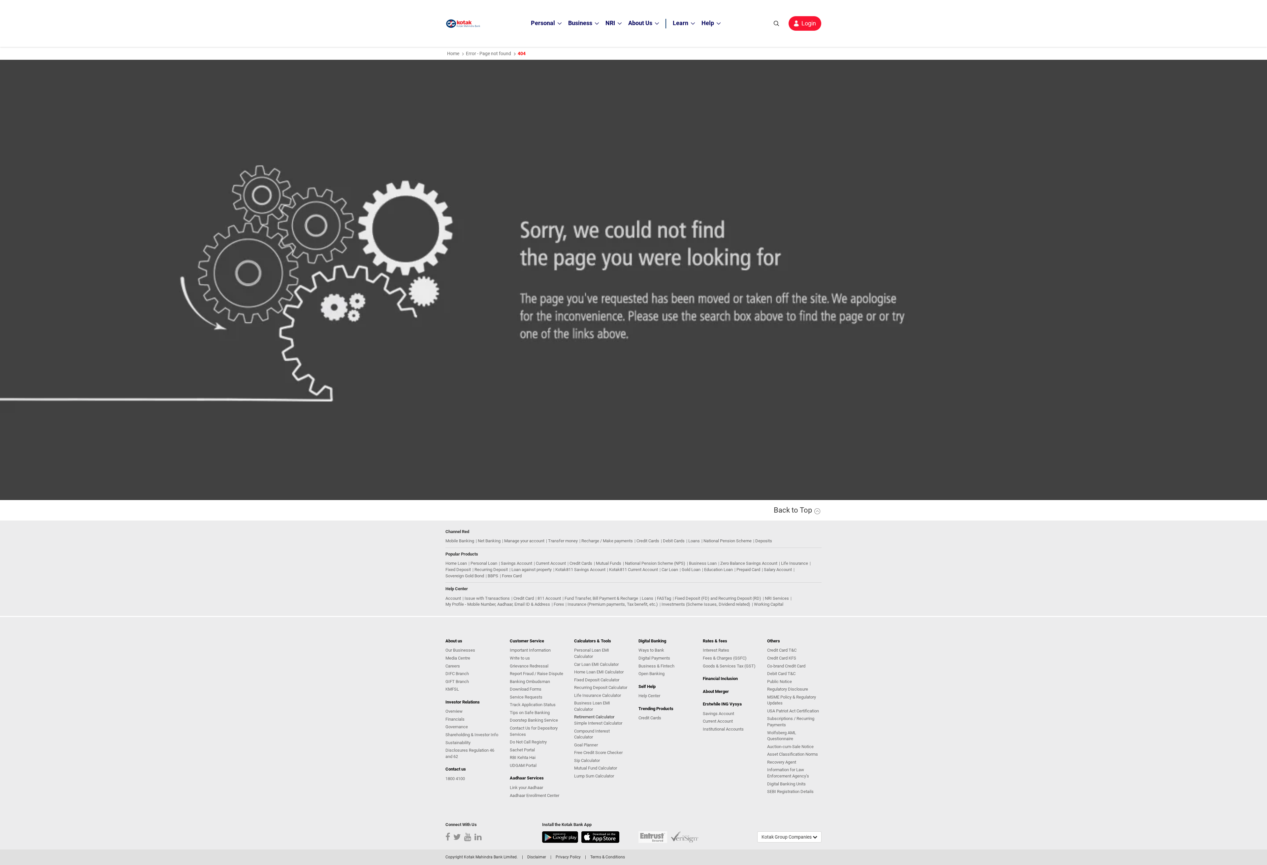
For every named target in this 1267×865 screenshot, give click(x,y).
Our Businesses (460, 650)
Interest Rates (716, 650)
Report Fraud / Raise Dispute (536, 673)
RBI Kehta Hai (523, 757)
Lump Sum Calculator (594, 776)
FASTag (664, 598)
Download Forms (525, 689)
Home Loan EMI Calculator (599, 671)
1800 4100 (455, 778)
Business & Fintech (656, 666)
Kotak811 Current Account (633, 569)
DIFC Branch (457, 673)
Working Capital (768, 604)
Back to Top (794, 510)
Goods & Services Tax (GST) (729, 666)
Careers (452, 666)
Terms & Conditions (607, 857)
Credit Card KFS (781, 658)
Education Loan (718, 569)
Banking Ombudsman (530, 681)
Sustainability (458, 742)
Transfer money (563, 540)
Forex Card (512, 575)
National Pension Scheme (727, 540)
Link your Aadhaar (526, 787)
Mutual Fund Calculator (595, 768)
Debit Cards (674, 540)
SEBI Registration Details (790, 791)
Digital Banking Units (786, 783)
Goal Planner (586, 744)
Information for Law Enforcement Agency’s (788, 772)
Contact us (455, 769)
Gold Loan (691, 569)
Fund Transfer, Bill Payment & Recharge (601, 598)
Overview (454, 711)
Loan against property (531, 569)
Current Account (551, 563)
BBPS (493, 575)
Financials (455, 719)
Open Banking (651, 673)
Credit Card (523, 598)
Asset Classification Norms (792, 754)
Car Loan (670, 569)
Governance (456, 726)
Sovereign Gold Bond (464, 575)
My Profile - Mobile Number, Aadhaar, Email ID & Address (497, 604)
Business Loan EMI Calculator (592, 706)
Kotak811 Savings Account (580, 569)
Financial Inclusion (720, 678)
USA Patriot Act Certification (793, 710)
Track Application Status (533, 704)
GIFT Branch (457, 681)
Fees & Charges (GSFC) (725, 658)
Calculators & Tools (592, 640)
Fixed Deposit (458, 569)
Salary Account (778, 569)
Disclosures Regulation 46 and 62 (469, 753)
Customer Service (527, 640)
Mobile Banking (459, 540)
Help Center (649, 695)
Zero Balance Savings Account (748, 563)
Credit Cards (647, 540)
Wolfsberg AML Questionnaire (781, 735)
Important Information (530, 650)
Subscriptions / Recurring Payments (790, 721)
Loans (694, 540)
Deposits (763, 540)
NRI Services (777, 598)
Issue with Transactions (487, 598)
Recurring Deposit (491, 569)
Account (453, 598)
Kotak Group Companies (787, 837)
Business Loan (703, 563)
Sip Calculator (587, 760)
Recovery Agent (781, 762)
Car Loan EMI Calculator (596, 664)
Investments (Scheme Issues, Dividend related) (706, 604)
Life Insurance (794, 563)
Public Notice (779, 681)
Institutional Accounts (723, 729)
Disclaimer (536, 857)
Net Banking (489, 540)
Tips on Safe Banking (530, 712)
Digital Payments (654, 658)
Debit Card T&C (781, 673)
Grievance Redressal (529, 666)
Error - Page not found (488, 53)
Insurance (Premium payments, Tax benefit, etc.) (613, 604)
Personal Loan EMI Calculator (591, 653)
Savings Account (516, 563)
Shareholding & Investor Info (471, 734)
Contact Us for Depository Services (534, 731)
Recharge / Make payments (607, 540)
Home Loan (456, 563)
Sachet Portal (522, 749)
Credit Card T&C (781, 650)
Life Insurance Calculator (597, 695)
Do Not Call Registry (528, 741)
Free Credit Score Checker (598, 752)
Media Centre (457, 658)
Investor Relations (462, 702)
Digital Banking (652, 640)
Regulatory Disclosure (787, 689)
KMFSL (452, 689)
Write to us (520, 658)
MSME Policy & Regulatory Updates (791, 700)
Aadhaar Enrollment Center (534, 795)
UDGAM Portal (523, 765)
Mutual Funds (608, 563)
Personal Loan (484, 563)
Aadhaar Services (527, 777)
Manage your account (524, 540)
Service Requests (526, 697)
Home (453, 53)
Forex (559, 604)
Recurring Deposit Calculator (600, 687)
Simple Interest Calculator (598, 723)
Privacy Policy (568, 857)
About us (453, 640)
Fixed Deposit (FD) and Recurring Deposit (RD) (718, 598)
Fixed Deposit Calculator (596, 679)
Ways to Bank (651, 650)
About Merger (716, 691)
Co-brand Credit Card (786, 666)
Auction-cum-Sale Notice (790, 746)
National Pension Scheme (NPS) (655, 563)
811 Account (549, 598)
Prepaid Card (748, 569)
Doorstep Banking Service (534, 720)
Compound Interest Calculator (592, 734)
